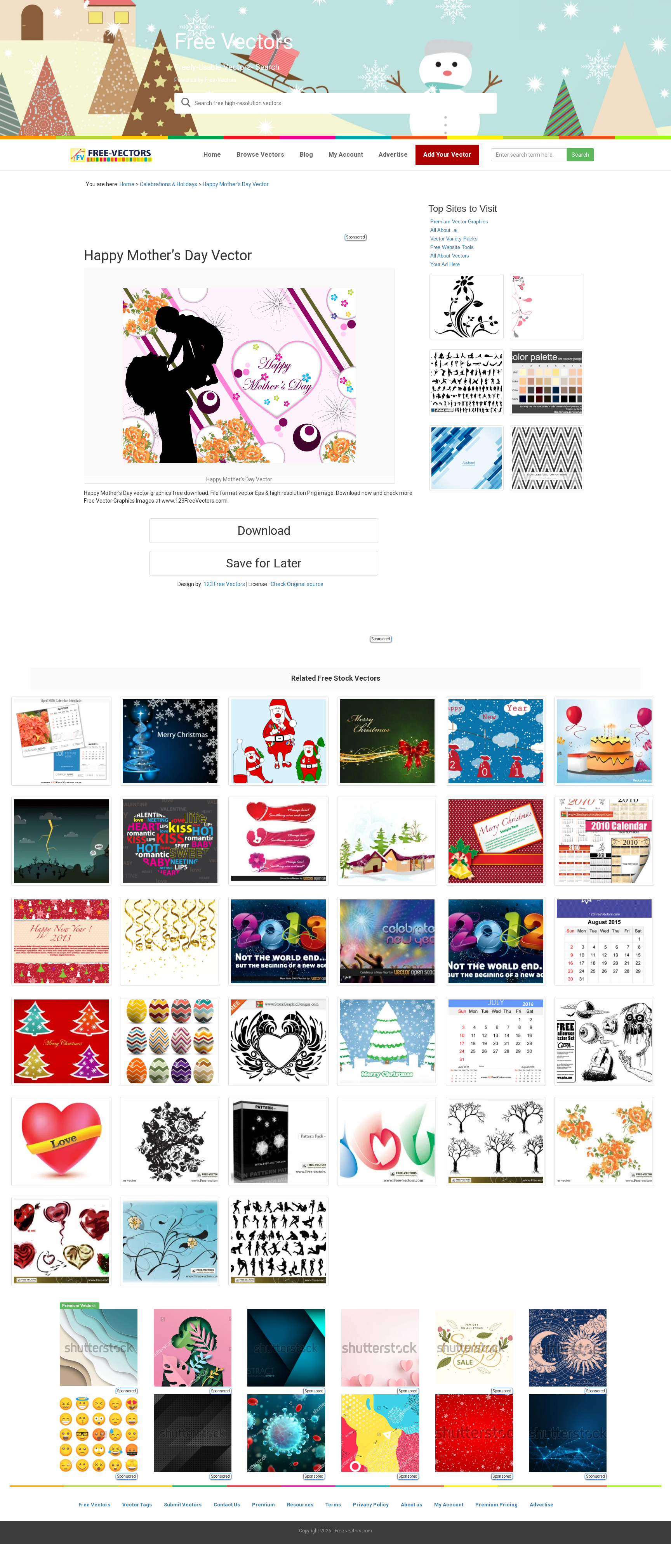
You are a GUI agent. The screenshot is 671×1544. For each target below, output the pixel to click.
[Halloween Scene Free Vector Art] (61, 841)
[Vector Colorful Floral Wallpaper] (547, 306)
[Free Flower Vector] (170, 1141)
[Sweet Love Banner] (278, 841)
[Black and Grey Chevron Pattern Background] (547, 458)
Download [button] (263, 530)
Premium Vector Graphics (459, 222)
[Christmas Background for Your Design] (387, 741)
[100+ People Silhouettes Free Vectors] (466, 382)
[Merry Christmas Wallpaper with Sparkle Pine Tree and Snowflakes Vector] (170, 741)
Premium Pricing (496, 1505)
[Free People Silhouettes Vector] (278, 1241)
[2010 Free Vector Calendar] (604, 841)
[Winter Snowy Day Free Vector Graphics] (387, 1041)
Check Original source (297, 584)
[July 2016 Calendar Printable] (496, 1041)
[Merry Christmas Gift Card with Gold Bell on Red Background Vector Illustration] (496, 841)
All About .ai (443, 230)
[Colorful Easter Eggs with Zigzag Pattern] (170, 1041)
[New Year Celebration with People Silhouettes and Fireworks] (387, 941)
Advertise (541, 1505)
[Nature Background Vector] (170, 1241)
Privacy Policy (371, 1505)
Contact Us (227, 1505)
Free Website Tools (452, 247)
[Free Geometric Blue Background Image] (466, 458)
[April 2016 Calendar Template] (61, 741)
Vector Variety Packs (454, 239)
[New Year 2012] (496, 941)
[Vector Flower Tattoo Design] (466, 306)
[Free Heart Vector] (61, 1241)
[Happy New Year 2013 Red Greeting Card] (61, 941)
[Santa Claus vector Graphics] (278, 741)
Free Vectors (94, 1505)
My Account (448, 1505)
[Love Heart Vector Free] (61, 1141)
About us (411, 1505)
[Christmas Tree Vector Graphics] (61, 1041)
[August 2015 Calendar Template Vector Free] (604, 941)
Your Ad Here (445, 264)
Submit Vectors (183, 1505)
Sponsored (355, 237)
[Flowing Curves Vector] (387, 1141)
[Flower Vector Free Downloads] (604, 1141)
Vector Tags (137, 1505)
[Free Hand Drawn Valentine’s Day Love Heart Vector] (278, 1041)
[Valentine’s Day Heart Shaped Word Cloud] (170, 841)
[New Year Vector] (387, 841)
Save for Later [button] (264, 563)
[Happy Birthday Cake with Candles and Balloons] (604, 741)
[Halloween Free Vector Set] (604, 1041)
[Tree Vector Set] (496, 1141)
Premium (263, 1505)
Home (127, 184)
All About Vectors (449, 256)
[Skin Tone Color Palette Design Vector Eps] (547, 382)
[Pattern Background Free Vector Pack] (278, 1141)
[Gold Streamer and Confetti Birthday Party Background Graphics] (170, 941)
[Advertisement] (225, 215)
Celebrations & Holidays (168, 184)
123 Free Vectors (224, 584)
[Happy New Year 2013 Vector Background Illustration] (278, 941)
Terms (333, 1505)
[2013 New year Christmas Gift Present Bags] (496, 741)
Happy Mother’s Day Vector (236, 184)
